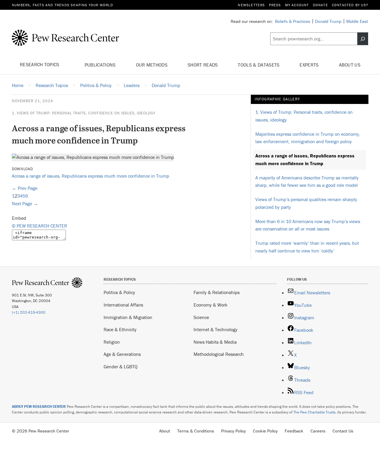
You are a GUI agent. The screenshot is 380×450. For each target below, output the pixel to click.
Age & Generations (122, 354)
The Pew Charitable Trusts (314, 412)
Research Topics (40, 64)
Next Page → (25, 203)
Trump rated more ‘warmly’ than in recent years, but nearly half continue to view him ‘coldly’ (307, 247)
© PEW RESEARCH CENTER (39, 226)
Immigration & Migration (128, 317)
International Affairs (123, 305)
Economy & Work (210, 305)
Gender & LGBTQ (120, 367)
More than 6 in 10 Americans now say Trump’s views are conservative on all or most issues (307, 225)
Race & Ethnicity (120, 329)
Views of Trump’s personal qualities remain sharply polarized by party (306, 203)
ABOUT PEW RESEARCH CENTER (39, 406)
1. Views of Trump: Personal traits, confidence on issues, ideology (84, 113)
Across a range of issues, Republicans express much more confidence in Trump (90, 176)
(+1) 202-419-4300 (28, 312)
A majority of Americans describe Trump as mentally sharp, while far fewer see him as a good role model (307, 181)
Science (201, 317)
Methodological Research (219, 354)
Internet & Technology (216, 329)
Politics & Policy (119, 292)
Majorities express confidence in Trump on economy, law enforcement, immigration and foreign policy (307, 138)
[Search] (362, 38)
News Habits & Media (215, 342)
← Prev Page (24, 188)
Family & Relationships (217, 292)
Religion (112, 342)
